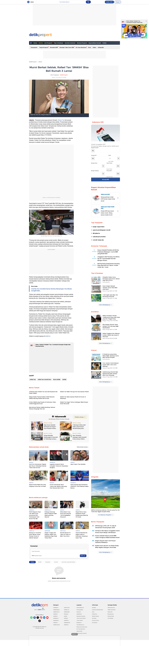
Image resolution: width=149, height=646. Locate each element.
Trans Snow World (81, 618)
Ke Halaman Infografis (104, 514)
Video (94, 47)
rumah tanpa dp (98, 240)
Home (35, 43)
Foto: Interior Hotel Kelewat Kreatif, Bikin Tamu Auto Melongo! (111, 364)
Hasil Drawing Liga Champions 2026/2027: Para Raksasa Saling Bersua (79, 486)
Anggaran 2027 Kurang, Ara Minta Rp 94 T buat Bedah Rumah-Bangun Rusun (108, 258)
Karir (93, 611)
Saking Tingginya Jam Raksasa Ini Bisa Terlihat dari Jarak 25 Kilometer (111, 335)
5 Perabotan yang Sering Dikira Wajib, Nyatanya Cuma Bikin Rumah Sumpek (111, 355)
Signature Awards (81, 616)
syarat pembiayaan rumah (101, 230)
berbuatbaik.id (80, 607)
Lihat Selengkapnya (104, 304)
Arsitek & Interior (70, 43)
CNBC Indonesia (111, 609)
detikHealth (66, 611)
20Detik (66, 618)
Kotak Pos (94, 614)
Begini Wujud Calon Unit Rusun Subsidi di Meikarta (105, 541)
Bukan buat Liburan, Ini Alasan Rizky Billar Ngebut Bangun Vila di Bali (107, 546)
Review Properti (82, 43)
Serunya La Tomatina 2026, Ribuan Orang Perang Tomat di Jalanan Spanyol (35, 535)
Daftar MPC (109, 2)
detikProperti (33, 61)
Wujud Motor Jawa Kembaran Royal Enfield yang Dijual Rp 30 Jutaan (82, 514)
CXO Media (110, 618)
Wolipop (66, 614)
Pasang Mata (80, 609)
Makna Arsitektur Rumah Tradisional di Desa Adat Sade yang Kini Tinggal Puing (111, 317)
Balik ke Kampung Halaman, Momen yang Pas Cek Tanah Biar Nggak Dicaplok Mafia (105, 510)
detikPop (66, 624)
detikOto (55, 622)
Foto (89, 47)
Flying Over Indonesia (82, 627)
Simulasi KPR (54, 47)
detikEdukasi (56, 609)
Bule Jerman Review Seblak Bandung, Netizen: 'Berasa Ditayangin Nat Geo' (42, 408)
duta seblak (56, 379)
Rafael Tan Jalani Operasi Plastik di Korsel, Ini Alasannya (73, 397)
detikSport (55, 618)
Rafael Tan (61, 120)
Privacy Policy (95, 620)
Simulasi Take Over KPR (66, 47)
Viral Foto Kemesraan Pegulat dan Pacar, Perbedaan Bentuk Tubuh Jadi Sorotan (37, 465)
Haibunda (110, 611)
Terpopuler (34, 47)
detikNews (55, 607)
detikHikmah (67, 622)
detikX (65, 616)
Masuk (118, 2)
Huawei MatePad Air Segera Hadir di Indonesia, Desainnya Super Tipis (82, 535)
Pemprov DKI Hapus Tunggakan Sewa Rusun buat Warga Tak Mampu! (107, 531)
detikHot (47, 336)
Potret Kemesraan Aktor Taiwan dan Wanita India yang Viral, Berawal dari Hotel (58, 486)
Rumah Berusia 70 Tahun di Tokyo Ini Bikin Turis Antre (65, 534)
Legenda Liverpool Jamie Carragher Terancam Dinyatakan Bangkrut (59, 465)
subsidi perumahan (99, 236)
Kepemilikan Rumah (95, 43)
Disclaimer (94, 622)
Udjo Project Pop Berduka (77, 464)
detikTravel (66, 607)
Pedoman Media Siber (97, 609)
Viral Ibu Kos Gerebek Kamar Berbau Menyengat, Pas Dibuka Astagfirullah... (51, 290)
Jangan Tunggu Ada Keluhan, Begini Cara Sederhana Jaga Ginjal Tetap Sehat (51, 535)
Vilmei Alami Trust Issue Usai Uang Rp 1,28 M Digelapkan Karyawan (65, 514)
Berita (41, 43)
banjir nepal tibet (98, 227)
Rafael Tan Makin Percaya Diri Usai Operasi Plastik (74, 391)
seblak (64, 379)
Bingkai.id (79, 622)
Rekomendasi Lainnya (82, 447)
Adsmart (79, 611)
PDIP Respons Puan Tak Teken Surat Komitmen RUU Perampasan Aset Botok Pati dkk (35, 515)
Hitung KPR (105, 179)
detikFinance (56, 611)
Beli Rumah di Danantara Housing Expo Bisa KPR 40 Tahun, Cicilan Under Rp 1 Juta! (109, 265)
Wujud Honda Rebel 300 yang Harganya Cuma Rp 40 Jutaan (37, 485)
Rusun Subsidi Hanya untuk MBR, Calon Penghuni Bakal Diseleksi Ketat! (107, 536)
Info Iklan (94, 618)
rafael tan (33, 379)
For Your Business (81, 47)
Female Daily (111, 616)
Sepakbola (56, 620)
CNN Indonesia (111, 607)
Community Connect (82, 633)
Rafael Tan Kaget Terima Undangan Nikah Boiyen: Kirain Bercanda (74, 402)
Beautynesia (111, 614)
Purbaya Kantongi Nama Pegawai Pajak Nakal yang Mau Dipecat (51, 514)
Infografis (101, 47)
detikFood (66, 609)
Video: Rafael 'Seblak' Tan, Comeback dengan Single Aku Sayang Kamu (134, 22)
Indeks (104, 43)
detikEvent (79, 614)
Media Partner (95, 616)
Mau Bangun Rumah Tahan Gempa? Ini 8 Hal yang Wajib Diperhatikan (110, 326)
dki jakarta (96, 233)
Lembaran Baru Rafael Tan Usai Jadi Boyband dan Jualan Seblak (43, 392)
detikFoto (66, 620)
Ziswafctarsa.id (80, 624)
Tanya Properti (43, 47)
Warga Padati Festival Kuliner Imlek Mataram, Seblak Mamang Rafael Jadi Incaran (42, 397)
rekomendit (79, 631)
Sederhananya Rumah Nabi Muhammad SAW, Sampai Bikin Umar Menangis (110, 373)
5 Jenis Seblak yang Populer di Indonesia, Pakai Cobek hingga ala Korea (42, 402)
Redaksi (94, 607)
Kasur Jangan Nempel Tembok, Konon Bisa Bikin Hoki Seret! (110, 287)
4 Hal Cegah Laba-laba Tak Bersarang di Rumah (110, 295)
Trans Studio (80, 620)
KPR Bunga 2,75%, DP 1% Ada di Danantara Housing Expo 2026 (105, 526)
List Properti (48, 43)
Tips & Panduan (58, 43)
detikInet (55, 614)
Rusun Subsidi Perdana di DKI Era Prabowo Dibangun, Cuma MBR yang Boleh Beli (108, 251)
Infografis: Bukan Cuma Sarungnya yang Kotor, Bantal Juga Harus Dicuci (111, 278)
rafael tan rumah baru (44, 379)
